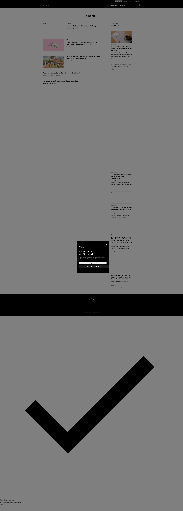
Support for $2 (93, 263)
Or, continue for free (93, 271)
